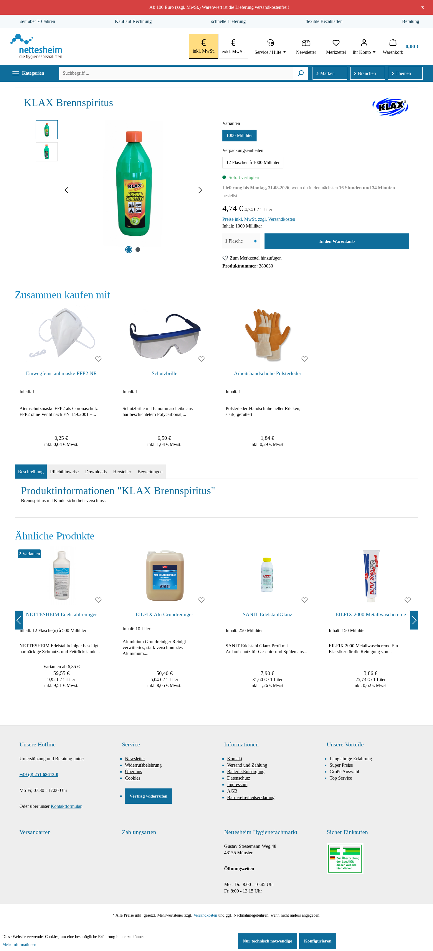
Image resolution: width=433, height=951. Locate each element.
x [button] (422, 7)
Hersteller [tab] (122, 471)
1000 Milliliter (239, 135)
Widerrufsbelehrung (143, 765)
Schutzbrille (164, 373)
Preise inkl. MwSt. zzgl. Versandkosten (258, 219)
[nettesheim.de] (36, 46)
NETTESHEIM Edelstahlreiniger (61, 614)
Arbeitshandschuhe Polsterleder (267, 373)
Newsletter (135, 758)
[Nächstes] (200, 190)
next (413, 620)
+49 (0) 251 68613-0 (38, 774)
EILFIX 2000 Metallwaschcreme (371, 614)
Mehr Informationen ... (21, 944)
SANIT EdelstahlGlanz (267, 614)
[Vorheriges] (66, 190)
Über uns (133, 771)
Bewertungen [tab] (150, 471)
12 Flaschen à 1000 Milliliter (253, 162)
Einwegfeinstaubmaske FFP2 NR (61, 373)
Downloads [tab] (96, 471)
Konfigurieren (317, 941)
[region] (216, 379)
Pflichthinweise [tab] (64, 471)
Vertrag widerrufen (148, 796)
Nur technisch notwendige (267, 941)
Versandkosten (205, 915)
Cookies (132, 777)
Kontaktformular (66, 806)
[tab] (31, 471)
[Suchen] (300, 73)
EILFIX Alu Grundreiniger (164, 614)
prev (19, 620)
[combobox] (176, 73)
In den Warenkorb (337, 241)
